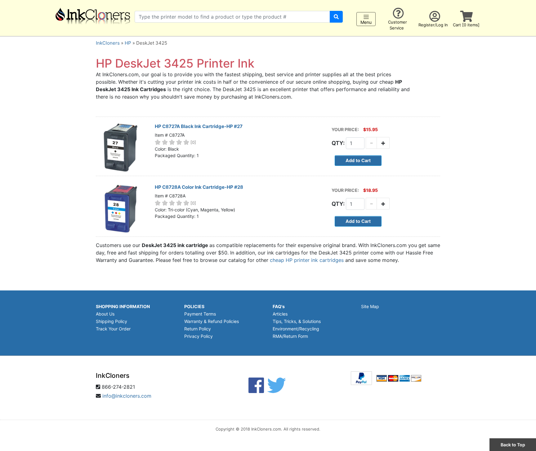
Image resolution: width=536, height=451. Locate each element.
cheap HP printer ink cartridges (307, 260)
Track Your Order (113, 328)
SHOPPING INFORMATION (123, 306)
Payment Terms (200, 313)
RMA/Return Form (290, 336)
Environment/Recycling (296, 328)
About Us (105, 313)
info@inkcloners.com (126, 396)
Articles (280, 313)
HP (128, 43)
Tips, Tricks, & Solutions (297, 321)
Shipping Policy (111, 321)
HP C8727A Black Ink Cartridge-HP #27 (199, 126)
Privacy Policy (198, 336)
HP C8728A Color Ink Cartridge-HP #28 (199, 187)
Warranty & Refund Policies (211, 321)
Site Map (370, 306)
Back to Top (513, 444)
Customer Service (397, 25)
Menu (366, 22)
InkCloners (108, 43)
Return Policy (197, 328)
